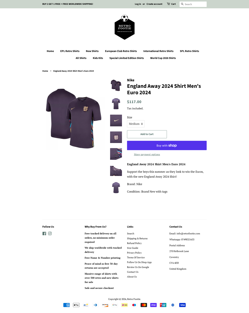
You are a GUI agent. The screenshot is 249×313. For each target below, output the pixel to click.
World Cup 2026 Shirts (163, 58)
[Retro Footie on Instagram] (50, 234)
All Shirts (81, 58)
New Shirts (92, 51)
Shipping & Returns (137, 238)
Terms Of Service (136, 257)
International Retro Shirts (158, 51)
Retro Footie (133, 299)
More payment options (147, 154)
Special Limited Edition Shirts (126, 58)
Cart (173, 4)
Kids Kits (98, 58)
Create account (154, 4)
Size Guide (132, 247)
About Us (132, 276)
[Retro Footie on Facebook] (44, 234)
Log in (138, 4)
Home (50, 51)
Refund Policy (134, 243)
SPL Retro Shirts (189, 51)
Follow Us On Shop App (139, 262)
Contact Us (132, 271)
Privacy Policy (134, 252)
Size (129, 117)
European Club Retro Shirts (121, 51)
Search (130, 233)
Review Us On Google (138, 267)
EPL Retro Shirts (69, 51)
